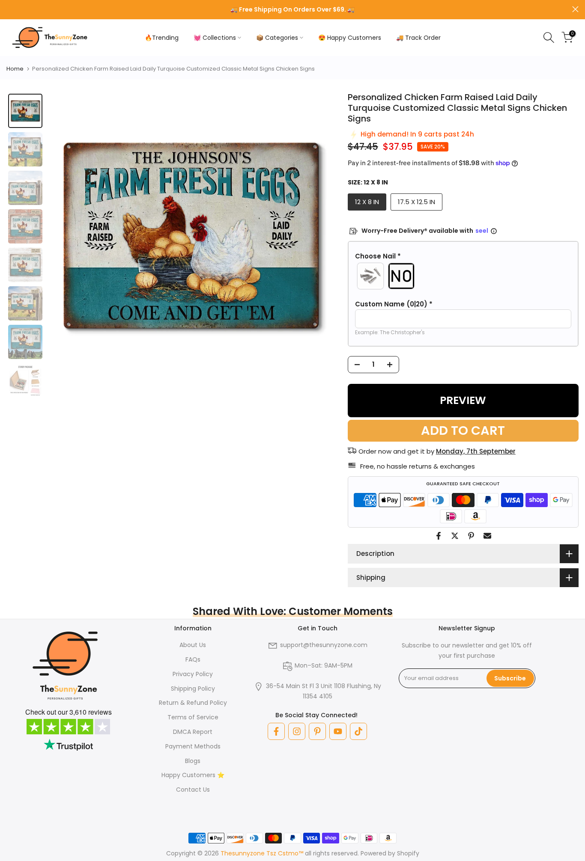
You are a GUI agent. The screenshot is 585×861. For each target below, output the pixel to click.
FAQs (192, 659)
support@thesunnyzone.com (323, 645)
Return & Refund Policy (193, 702)
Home (15, 68)
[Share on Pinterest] (471, 536)
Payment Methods (193, 746)
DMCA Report (192, 731)
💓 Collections (215, 37)
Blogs (192, 761)
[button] (463, 256)
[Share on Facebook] (438, 536)
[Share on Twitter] (455, 536)
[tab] (25, 111)
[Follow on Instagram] (296, 731)
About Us (192, 645)
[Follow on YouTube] (337, 731)
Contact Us (193, 789)
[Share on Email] (487, 536)
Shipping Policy (193, 688)
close (9, 9)
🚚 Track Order (418, 37)
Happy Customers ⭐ (192, 775)
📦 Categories (277, 37)
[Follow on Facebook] (276, 731)
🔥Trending (162, 37)
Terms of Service (192, 717)
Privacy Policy (193, 674)
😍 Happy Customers (349, 37)
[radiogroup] (463, 276)
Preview (463, 400)
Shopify (408, 853)
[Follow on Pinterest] (317, 731)
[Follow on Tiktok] (358, 731)
